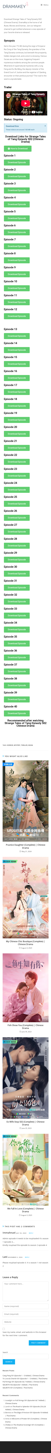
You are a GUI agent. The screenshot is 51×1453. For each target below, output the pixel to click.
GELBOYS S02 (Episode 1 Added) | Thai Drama (20, 1385)
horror (10, 745)
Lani (5, 1256)
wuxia (30, 745)
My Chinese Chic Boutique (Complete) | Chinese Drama (25, 943)
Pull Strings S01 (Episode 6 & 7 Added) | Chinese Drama (24, 1382)
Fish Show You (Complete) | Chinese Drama (25, 1027)
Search (5, 1352)
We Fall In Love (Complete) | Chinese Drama (25, 1210)
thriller (24, 745)
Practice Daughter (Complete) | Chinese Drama (25, 846)
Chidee (8, 1425)
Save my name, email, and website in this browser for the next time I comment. (24, 1334)
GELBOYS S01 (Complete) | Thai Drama (18, 1388)
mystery (17, 745)
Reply (31, 1233)
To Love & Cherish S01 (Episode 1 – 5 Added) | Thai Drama (25, 1378)
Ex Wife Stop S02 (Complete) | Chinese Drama (25, 1123)
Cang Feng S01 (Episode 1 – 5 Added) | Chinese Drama (23, 1375)
